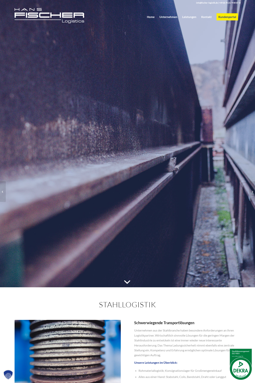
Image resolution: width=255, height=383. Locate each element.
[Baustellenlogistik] (252, 191)
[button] (8, 375)
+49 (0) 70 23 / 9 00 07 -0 (229, 2)
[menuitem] (150, 17)
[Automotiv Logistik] (3, 191)
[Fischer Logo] (56, 17)
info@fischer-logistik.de (207, 2)
